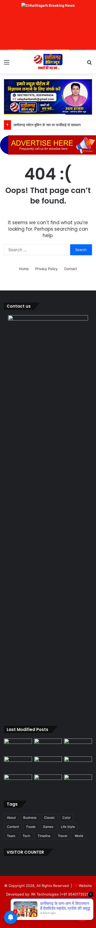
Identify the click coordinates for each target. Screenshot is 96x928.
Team (11, 836)
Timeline (44, 836)
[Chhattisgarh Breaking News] (48, 62)
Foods (30, 827)
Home (24, 269)
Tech (26, 836)
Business (30, 818)
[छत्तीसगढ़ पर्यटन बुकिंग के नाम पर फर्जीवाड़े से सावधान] (18, 764)
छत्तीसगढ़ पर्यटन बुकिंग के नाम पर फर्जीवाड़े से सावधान (47, 125)
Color (66, 818)
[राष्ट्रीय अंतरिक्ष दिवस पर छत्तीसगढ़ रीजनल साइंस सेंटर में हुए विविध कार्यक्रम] (78, 746)
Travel (62, 836)
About (11, 818)
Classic (49, 818)
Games (48, 827)
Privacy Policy (46, 269)
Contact (70, 269)
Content (13, 827)
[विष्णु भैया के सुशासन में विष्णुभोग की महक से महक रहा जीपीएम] (48, 764)
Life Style (68, 827)
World (79, 836)
